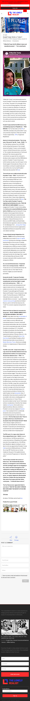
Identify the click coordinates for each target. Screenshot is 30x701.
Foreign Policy (9, 640)
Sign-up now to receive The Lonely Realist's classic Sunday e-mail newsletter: (15, 2)
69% (22, 128)
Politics (19, 38)
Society (24, 38)
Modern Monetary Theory (9, 342)
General (15, 38)
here (18, 170)
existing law (10, 405)
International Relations (23, 640)
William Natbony (7, 40)
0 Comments (15, 40)
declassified (18, 393)
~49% (15, 134)
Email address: (6, 688)
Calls (4, 448)
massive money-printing (9, 301)
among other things (21, 224)
